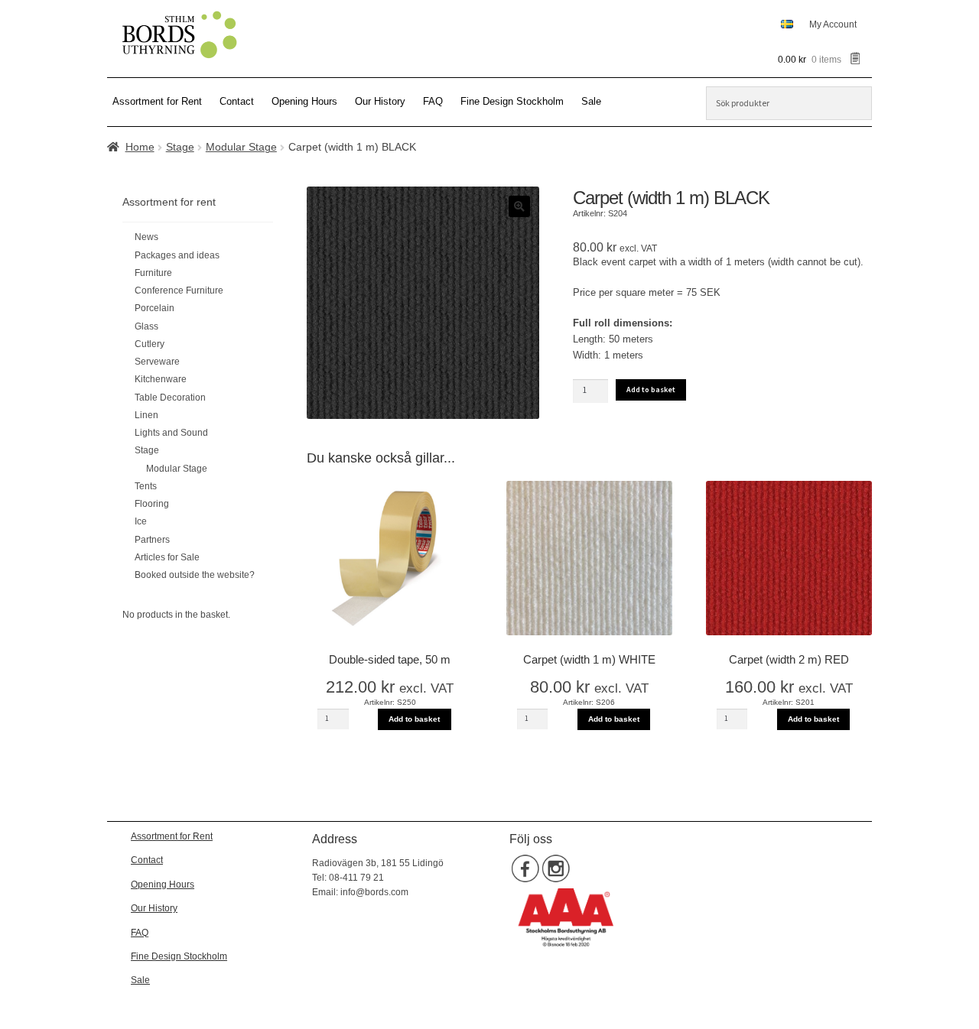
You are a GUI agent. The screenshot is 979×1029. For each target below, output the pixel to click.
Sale (591, 101)
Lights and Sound (171, 432)
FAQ (433, 101)
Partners (152, 539)
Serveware (157, 361)
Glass (146, 326)
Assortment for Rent (157, 101)
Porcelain (154, 308)
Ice (141, 521)
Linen (146, 415)
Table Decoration (170, 397)
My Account (833, 24)
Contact (237, 101)
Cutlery (149, 344)
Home (139, 147)
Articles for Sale (167, 557)
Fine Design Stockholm (512, 101)
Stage (180, 147)
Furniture (153, 273)
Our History (380, 101)
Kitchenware (161, 379)
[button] (519, 206)
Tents (146, 486)
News (146, 237)
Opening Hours (304, 101)
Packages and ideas (177, 255)
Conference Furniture (179, 290)
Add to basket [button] (414, 719)
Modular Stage (241, 147)
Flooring (152, 503)
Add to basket (650, 389)
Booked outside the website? (195, 575)
